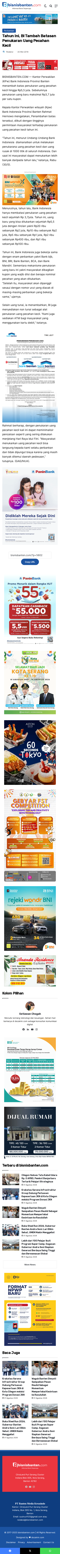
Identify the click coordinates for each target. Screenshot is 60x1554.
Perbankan (9, 30)
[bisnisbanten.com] (21, 5)
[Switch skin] (45, 7)
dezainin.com (37, 1537)
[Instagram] (36, 1029)
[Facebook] (23, 1029)
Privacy (21, 1542)
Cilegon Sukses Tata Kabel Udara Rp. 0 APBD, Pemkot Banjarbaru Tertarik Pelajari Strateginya (39, 1178)
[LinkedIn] (28, 1029)
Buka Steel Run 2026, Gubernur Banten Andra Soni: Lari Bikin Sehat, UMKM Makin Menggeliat (39, 1229)
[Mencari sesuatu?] (50, 7)
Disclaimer (11, 1542)
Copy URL (30, 562)
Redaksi (9, 52)
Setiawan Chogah (30, 1013)
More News (30, 1264)
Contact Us (48, 1542)
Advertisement (34, 1542)
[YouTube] (32, 1029)
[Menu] (56, 7)
